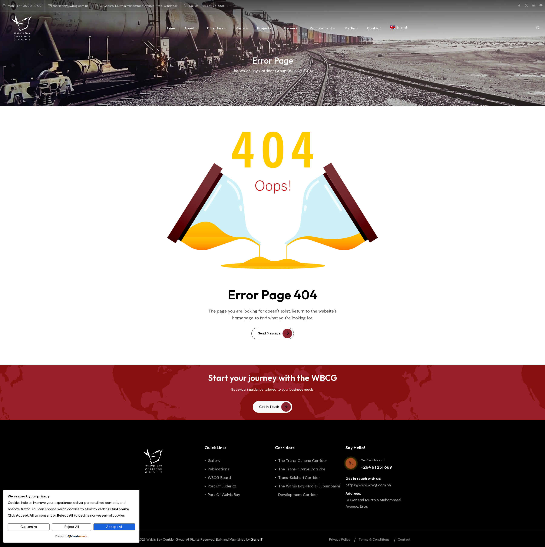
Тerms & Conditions (374, 539)
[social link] (519, 6)
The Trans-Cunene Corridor (302, 460)
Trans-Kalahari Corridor (299, 477)
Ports (240, 28)
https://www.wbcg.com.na (368, 485)
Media (349, 28)
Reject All (72, 526)
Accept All (114, 526)
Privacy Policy (340, 539)
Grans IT (257, 539)
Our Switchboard (372, 460)
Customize (28, 526)
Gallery (214, 460)
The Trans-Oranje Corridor (302, 469)
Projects (264, 28)
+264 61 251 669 (212, 6)
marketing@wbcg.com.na (71, 6)
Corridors (215, 28)
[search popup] (537, 28)
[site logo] (22, 28)
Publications (218, 469)
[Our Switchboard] (351, 463)
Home (170, 28)
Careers (290, 28)
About (189, 28)
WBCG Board (219, 477)
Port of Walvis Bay (224, 494)
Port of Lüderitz (222, 486)
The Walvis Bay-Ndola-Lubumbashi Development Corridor (309, 490)
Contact (374, 28)
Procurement (321, 28)
